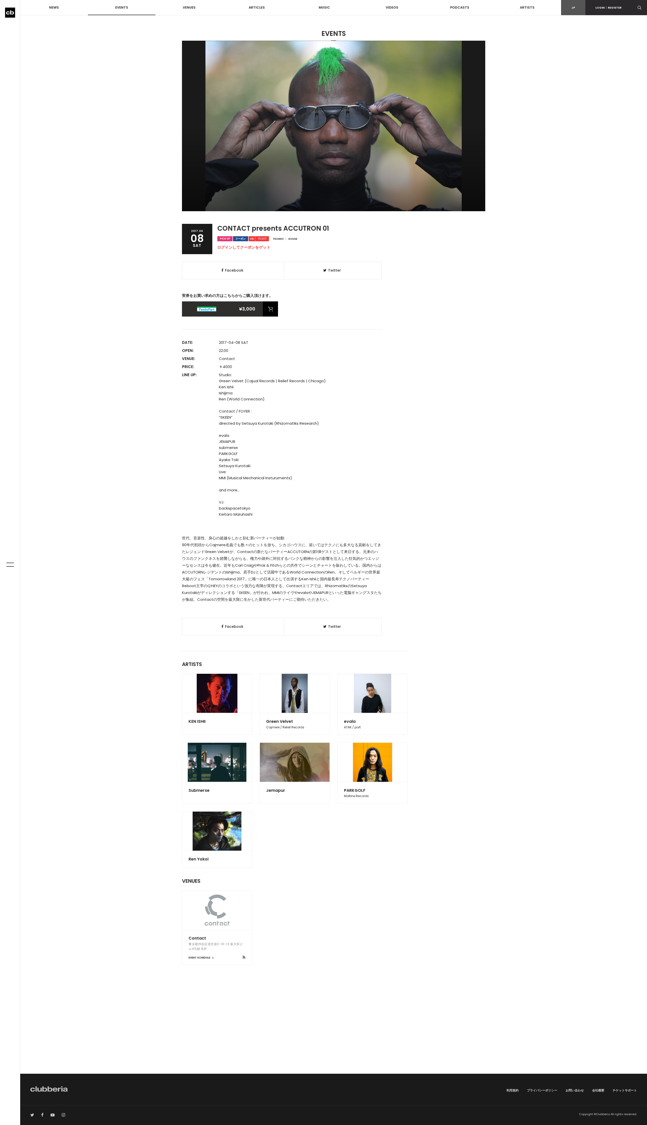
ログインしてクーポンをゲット (243, 247)
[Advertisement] (333, 1030)
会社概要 (598, 1090)
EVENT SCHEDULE (200, 958)
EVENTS (121, 7)
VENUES (189, 7)
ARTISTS (527, 7)
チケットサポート (625, 1090)
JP (573, 8)
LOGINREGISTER (608, 8)
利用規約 (512, 1090)
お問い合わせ (575, 1090)
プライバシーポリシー (542, 1090)
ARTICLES (257, 7)
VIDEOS (392, 7)
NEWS (54, 7)
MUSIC (324, 7)
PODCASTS (459, 7)
